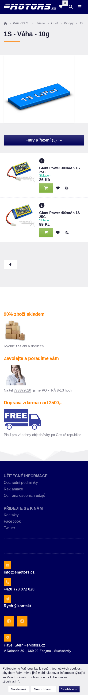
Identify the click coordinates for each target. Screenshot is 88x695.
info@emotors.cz (19, 572)
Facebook (12, 521)
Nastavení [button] (18, 689)
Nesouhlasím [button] (44, 689)
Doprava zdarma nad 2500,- (33, 402)
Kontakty (11, 515)
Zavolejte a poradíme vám (31, 358)
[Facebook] (9, 621)
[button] (66, 188)
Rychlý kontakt (17, 606)
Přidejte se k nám (23, 508)
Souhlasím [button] (69, 689)
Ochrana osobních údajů (25, 495)
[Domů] (30, 6)
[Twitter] (22, 621)
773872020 (22, 390)
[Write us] (7, 599)
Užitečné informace (26, 476)
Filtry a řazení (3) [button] (41, 140)
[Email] (7, 565)
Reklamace (13, 489)
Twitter (9, 528)
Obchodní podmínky (21, 483)
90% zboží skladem (24, 314)
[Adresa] (7, 638)
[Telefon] (7, 582)
